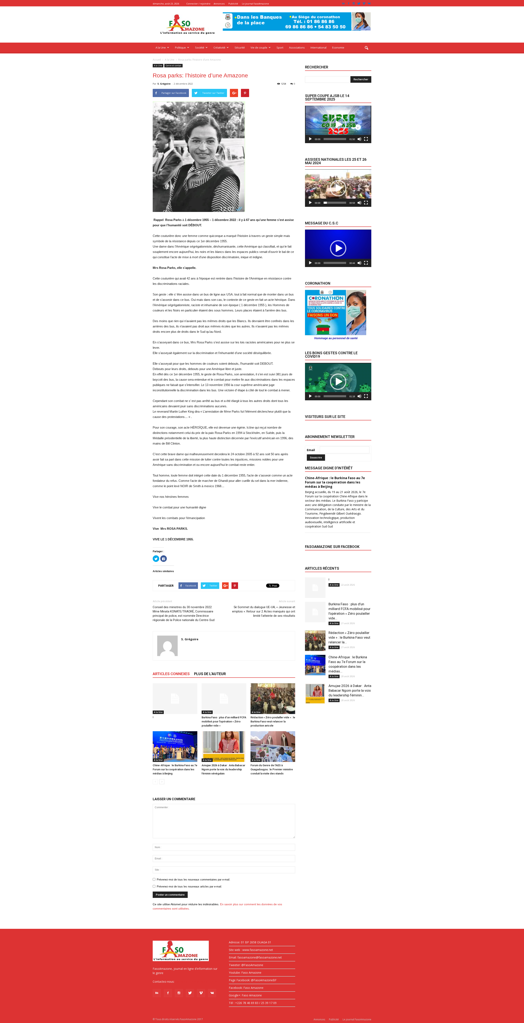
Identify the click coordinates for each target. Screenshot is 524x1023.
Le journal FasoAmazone (255, 3)
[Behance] (343, 3)
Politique (180, 47)
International (318, 47)
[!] (175, 698)
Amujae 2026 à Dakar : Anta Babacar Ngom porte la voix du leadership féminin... (350, 690)
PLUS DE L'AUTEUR (210, 674)
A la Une (161, 47)
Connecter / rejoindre (198, 3)
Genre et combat (173, 65)
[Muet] (359, 139)
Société (199, 47)
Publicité (233, 3)
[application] (338, 124)
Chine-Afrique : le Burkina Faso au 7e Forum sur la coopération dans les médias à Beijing (175, 769)
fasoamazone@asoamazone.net (197, 981)
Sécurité (240, 47)
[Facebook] (348, 3)
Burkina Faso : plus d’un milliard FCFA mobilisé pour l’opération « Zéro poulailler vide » (224, 721)
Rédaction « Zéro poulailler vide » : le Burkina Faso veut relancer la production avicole (273, 721)
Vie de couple (259, 47)
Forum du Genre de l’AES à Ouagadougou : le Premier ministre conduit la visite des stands (272, 769)
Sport (280, 47)
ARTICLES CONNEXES (171, 674)
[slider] (335, 139)
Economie (338, 47)
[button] (366, 48)
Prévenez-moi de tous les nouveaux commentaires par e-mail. (193, 879)
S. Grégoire (164, 83)
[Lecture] (310, 139)
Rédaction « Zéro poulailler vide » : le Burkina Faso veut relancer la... (349, 637)
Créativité (219, 47)
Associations (297, 47)
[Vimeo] (364, 3)
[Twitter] (359, 3)
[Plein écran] (366, 139)
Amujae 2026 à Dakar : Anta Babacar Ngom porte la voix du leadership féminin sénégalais (223, 769)
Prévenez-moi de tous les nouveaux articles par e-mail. (189, 886)
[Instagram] (353, 3)
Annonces (219, 3)
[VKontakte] (369, 3)
